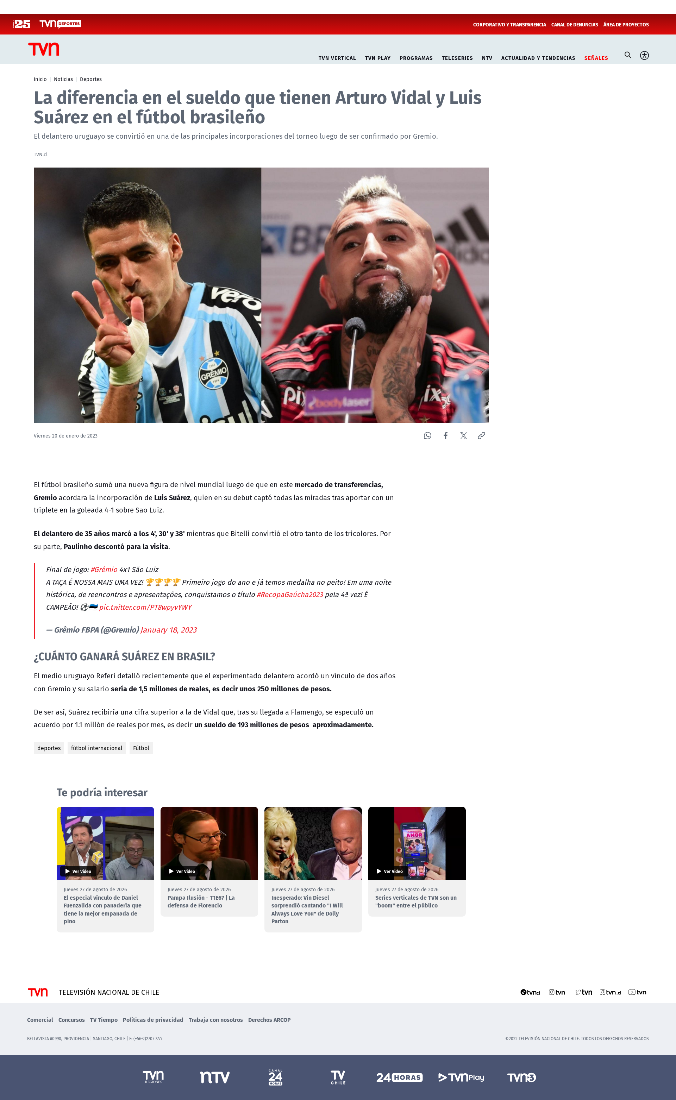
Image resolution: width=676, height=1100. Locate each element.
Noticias (63, 79)
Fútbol (141, 748)
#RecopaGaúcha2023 (290, 594)
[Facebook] (445, 435)
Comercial (40, 1019)
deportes (49, 748)
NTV (487, 57)
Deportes (91, 79)
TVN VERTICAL (337, 57)
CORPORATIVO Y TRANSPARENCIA (509, 24)
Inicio (40, 79)
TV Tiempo (104, 1019)
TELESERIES (457, 57)
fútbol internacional (97, 748)
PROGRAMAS (416, 57)
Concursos (71, 1019)
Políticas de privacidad (153, 1019)
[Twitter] (463, 435)
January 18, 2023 (168, 629)
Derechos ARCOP (269, 1019)
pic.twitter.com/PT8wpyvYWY (145, 607)
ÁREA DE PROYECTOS (626, 24)
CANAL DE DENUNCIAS (574, 24)
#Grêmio (103, 569)
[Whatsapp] (427, 435)
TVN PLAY (378, 57)
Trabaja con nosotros (216, 1019)
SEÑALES (596, 57)
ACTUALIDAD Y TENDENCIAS (538, 57)
